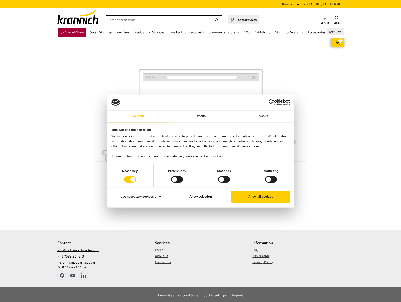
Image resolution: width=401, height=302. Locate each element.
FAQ (255, 250)
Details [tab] (200, 116)
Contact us (163, 262)
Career (160, 250)
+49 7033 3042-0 (70, 256)
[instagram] (83, 275)
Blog (319, 4)
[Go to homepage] (77, 17)
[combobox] (159, 20)
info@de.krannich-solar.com (78, 250)
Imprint (237, 295)
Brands (287, 4)
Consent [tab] (138, 116)
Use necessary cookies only (140, 196)
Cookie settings (215, 295)
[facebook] (62, 275)
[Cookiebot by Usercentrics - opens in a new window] (271, 102)
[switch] (177, 179)
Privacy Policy (262, 262)
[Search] (217, 20)
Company (302, 4)
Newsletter (260, 256)
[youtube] (72, 275)
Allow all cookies (260, 196)
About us (161, 256)
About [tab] (263, 116)
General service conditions (178, 295)
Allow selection (200, 196)
